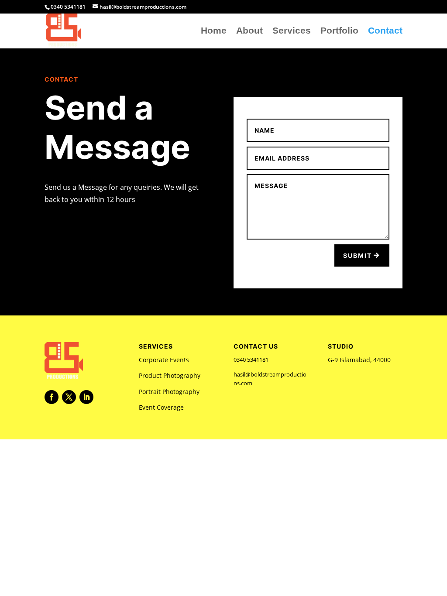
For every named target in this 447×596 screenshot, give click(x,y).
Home (214, 31)
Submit (357, 255)
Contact (385, 31)
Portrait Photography (169, 391)
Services (291, 31)
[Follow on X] (69, 397)
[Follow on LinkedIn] (86, 397)
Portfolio (339, 31)
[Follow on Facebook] (51, 397)
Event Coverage (161, 407)
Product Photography (169, 375)
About (249, 31)
